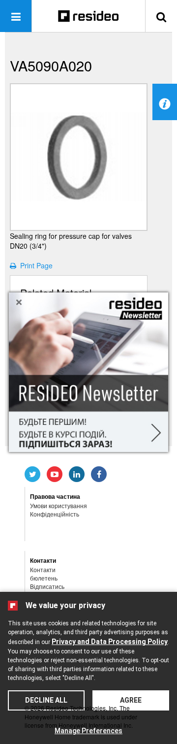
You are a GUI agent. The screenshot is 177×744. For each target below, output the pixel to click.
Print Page (34, 265)
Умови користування (58, 505)
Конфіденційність (54, 514)
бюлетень (44, 578)
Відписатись (47, 586)
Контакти (43, 569)
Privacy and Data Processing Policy (110, 642)
